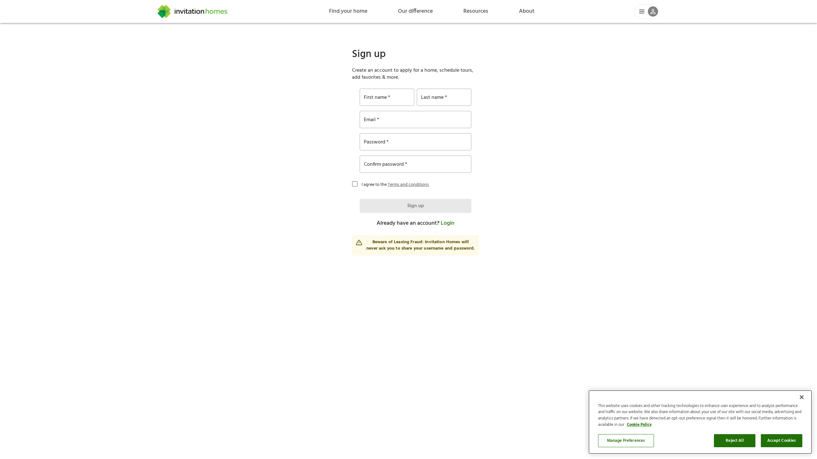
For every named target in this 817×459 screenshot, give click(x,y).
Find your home (348, 11)
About (527, 11)
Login (447, 223)
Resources (475, 11)
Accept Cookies (781, 440)
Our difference (415, 11)
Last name (432, 97)
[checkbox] (355, 183)
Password (374, 142)
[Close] (802, 397)
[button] (647, 11)
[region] (700, 422)
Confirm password (384, 164)
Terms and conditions (408, 184)
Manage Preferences (626, 440)
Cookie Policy (639, 424)
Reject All (734, 440)
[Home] (193, 11)
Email (370, 120)
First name (375, 97)
